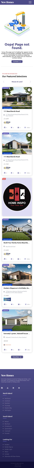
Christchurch (8, 426)
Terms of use (18, 465)
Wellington (8, 410)
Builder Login (8, 449)
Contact (7, 454)
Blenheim (7, 424)
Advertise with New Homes (12, 456)
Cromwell (7, 431)
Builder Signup (9, 447)
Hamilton (7, 403)
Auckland (7, 401)
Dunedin (7, 433)
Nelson (7, 421)
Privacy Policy (18, 466)
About (6, 451)
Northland (7, 398)
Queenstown (8, 428)
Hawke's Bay (8, 408)
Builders (7, 444)
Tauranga (7, 405)
